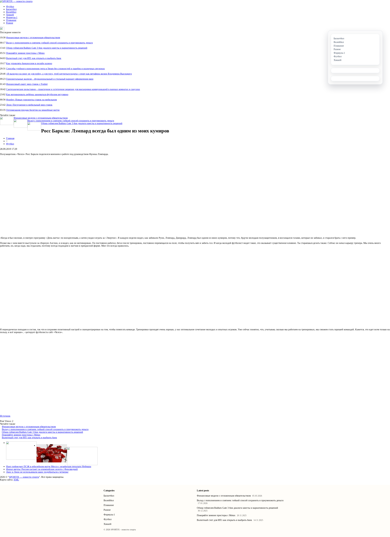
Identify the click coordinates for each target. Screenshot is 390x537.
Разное (9, 23)
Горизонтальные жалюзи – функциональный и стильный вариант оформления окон (49, 79)
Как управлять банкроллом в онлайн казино (29, 63)
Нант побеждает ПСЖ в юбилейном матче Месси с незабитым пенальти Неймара (48, 466)
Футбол (10, 6)
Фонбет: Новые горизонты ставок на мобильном (31, 99)
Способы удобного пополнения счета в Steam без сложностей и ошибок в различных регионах (55, 68)
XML (16, 479)
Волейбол (11, 12)
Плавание (11, 20)
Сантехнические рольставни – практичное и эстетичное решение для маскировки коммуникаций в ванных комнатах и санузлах (73, 89)
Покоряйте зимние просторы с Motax (25, 53)
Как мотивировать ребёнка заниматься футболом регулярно (37, 94)
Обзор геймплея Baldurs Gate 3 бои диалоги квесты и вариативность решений (46, 48)
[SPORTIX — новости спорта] (16, 1)
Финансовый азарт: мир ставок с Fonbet (27, 84)
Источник (5, 416)
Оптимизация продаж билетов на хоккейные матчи (33, 110)
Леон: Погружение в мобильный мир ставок (29, 105)
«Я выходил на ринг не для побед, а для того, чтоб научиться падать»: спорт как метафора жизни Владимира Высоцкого (69, 73)
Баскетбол (11, 9)
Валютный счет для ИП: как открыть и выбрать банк (33, 58)
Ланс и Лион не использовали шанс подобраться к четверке (37, 472)
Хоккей (10, 14)
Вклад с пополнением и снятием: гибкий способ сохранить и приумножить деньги (49, 42)
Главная (10, 138)
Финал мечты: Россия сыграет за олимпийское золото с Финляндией (42, 469)
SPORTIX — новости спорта (24, 477)
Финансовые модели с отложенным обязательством (33, 37)
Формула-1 (11, 17)
